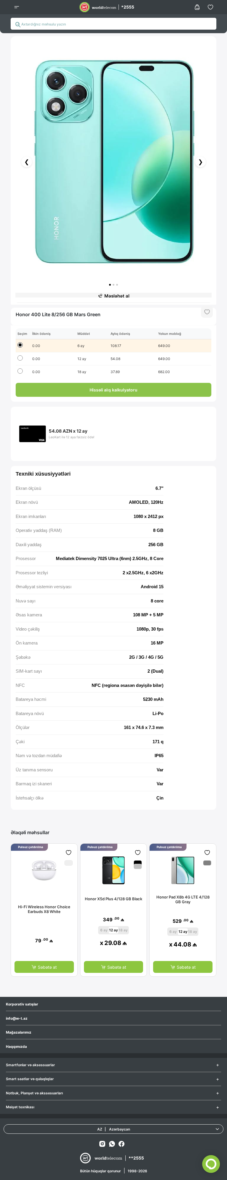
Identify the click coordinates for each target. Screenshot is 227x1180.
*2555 (127, 6)
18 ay (123, 930)
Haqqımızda (16, 1046)
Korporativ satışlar (22, 1004)
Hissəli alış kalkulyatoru (113, 389)
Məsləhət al (116, 296)
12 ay (113, 930)
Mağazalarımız (18, 1032)
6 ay (104, 930)
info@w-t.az (16, 1018)
